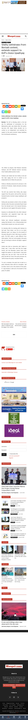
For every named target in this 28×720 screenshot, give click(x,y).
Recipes (17, 703)
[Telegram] (3, 111)
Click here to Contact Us (9, 685)
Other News (5, 705)
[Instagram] (14, 697)
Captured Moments (6, 599)
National (9, 42)
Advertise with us (6, 359)
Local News (13, 505)
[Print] (13, 106)
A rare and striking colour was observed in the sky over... (12, 623)
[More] (9, 111)
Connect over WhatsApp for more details (12, 363)
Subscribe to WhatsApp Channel (9, 372)
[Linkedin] (7, 106)
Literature (10, 708)
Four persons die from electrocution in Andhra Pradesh (20, 325)
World (24, 708)
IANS (4, 56)
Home (3, 40)
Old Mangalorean (20, 705)
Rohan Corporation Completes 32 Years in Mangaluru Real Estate (18, 534)
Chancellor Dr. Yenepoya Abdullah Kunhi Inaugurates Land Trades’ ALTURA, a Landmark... (18, 527)
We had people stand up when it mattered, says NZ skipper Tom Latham (8, 325)
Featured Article (6, 464)
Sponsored (5, 564)
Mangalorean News (14, 514)
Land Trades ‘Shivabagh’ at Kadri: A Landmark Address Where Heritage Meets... (18, 502)
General (21, 707)
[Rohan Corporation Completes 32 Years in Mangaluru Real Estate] (5, 536)
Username (4, 447)
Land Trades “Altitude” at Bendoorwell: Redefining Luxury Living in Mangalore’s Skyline (18, 519)
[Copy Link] (19, 106)
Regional (6, 707)
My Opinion (4, 708)
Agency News (8, 40)
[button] (2, 36)
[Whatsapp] (6, 111)
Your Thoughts (12, 705)
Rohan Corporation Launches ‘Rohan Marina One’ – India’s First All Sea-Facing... (20, 579)
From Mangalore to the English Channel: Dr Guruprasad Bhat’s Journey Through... (18, 510)
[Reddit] (4, 106)
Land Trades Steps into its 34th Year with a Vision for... (20, 556)
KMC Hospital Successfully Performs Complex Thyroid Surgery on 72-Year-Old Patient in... (7, 580)
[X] (18, 697)
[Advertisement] (14, 19)
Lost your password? (14, 456)
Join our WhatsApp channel (8, 368)
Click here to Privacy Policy (18, 686)
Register (11, 458)
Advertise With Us (18, 708)
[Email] (16, 106)
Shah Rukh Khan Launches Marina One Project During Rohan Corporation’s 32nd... (13, 488)
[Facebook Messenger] (22, 108)
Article (3, 484)
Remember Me (14, 454)
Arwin (17, 713)
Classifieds (13, 522)
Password (4, 450)
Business (16, 707)
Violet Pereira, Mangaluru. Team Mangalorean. (10, 493)
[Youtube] (10, 106)
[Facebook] (9, 697)
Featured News (6, 497)
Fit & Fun (22, 703)
